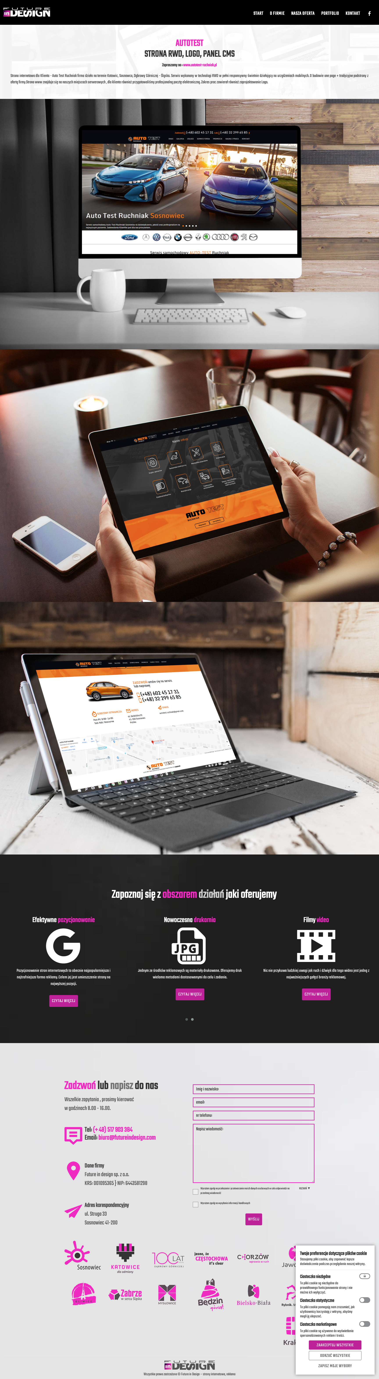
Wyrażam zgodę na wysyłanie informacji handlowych (225, 1203)
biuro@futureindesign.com (127, 1138)
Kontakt (353, 13)
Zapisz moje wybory (335, 1366)
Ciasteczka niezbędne (315, 1276)
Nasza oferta (303, 13)
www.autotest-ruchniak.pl (200, 65)
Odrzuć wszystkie (335, 1355)
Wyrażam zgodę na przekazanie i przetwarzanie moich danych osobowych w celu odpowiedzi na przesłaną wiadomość (245, 1190)
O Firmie (277, 13)
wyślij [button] (253, 1219)
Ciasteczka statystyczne (317, 1300)
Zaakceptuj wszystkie (335, 1345)
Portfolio (330, 13)
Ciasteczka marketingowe (318, 1324)
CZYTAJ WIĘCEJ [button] (81, 1001)
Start (258, 13)
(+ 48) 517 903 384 (112, 1130)
